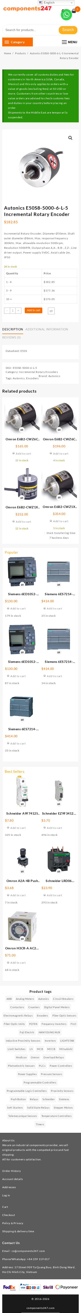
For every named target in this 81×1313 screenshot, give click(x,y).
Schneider (49, 1099)
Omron (35, 1057)
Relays (34, 1099)
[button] (70, 138)
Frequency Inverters (54, 1023)
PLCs (42, 1065)
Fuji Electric (27, 1032)
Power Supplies (27, 1074)
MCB (40, 1049)
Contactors (17, 1007)
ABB (9, 998)
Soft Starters (15, 1107)
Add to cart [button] (18, 608)
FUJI (73, 1023)
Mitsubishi (65, 1049)
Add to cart (33, 310)
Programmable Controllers (40, 1082)
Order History (11, 1171)
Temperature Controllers (56, 1115)
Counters (34, 1007)
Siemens (64, 1099)
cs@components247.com (28, 1251)
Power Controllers (61, 1065)
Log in (6, 1195)
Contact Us (11, 1243)
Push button (18, 1099)
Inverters (50, 1040)
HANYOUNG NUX (49, 1032)
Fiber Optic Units (14, 1023)
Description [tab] (12, 329)
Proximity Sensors (62, 1090)
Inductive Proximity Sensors (23, 1040)
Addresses (9, 1187)
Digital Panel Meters (57, 1007)
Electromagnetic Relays (18, 1015)
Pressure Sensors (51, 1074)
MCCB (51, 1049)
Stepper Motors (63, 1107)
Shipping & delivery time (18, 1231)
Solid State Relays (38, 1107)
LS (31, 1049)
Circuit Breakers (63, 998)
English (49, 2)
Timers (40, 1124)
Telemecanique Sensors (22, 1115)
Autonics (19, 378)
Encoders (32, 378)
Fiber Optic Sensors (64, 1015)
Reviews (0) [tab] (11, 337)
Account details (12, 1179)
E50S (23, 351)
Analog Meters (25, 998)
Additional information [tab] (46, 329)
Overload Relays (53, 1057)
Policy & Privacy (12, 1223)
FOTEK (33, 1023)
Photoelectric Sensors (21, 1065)
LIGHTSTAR (67, 1040)
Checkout (8, 1215)
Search (68, 30)
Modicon (21, 1057)
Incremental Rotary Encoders (38, 372)
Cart (5, 1207)
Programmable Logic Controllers (27, 1090)
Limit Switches (17, 1049)
